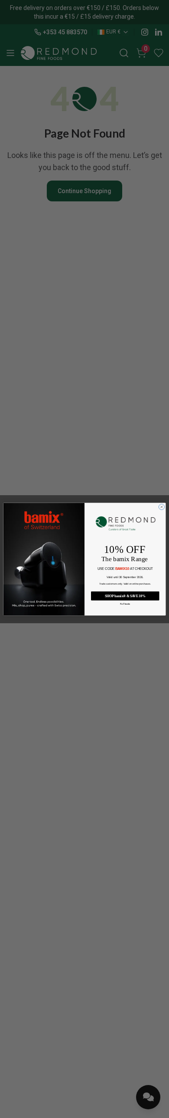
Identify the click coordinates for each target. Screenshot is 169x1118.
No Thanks (125, 603)
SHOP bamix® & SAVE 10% (125, 596)
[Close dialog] (161, 507)
